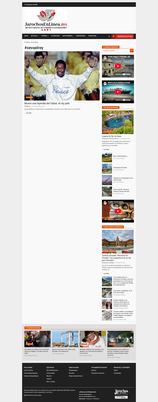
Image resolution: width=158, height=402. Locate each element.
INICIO (26, 36)
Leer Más (29, 113)
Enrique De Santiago (108, 262)
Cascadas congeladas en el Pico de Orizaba (107, 293)
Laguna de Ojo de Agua (118, 122)
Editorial (28, 106)
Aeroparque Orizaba (107, 169)
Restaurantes (73, 370)
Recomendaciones (52, 370)
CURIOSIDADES (80, 36)
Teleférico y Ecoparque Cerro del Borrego (107, 180)
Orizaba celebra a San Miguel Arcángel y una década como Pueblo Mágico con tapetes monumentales (107, 316)
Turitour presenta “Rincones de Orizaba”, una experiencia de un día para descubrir (118, 241)
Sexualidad (117, 373)
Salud (115, 370)
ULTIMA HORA (55, 36)
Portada (26, 42)
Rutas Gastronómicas (76, 376)
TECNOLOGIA (92, 36)
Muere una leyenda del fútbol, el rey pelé (62, 75)
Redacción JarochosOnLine (110, 138)
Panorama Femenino (97, 373)
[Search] (109, 36)
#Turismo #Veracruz (110, 47)
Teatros (48, 379)
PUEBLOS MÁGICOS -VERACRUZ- (111, 249)
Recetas (71, 373)
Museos (49, 376)
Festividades (50, 373)
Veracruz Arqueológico (31, 376)
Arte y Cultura (50, 381)
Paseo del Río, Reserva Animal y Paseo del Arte (107, 191)
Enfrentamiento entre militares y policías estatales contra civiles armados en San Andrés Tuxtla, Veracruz (120, 339)
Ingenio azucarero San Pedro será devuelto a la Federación (65, 339)
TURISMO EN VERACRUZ (109, 251)
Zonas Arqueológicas (31, 373)
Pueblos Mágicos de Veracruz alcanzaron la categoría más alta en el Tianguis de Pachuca (107, 304)
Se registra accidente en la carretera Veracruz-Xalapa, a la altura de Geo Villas (37, 339)
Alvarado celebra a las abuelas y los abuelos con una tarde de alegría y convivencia (93, 339)
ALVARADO (84, 344)
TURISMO (44, 36)
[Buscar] (132, 50)
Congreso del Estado (124, 36)
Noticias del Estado (58, 344)
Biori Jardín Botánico (107, 157)
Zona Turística (28, 370)
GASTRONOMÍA (67, 36)
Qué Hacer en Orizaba (109, 131)
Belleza (93, 370)
